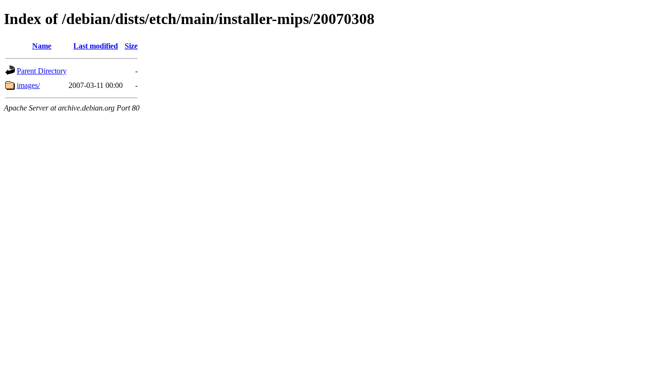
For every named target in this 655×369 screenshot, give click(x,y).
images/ (28, 85)
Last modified (95, 46)
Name (41, 46)
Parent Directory (42, 71)
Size (131, 46)
